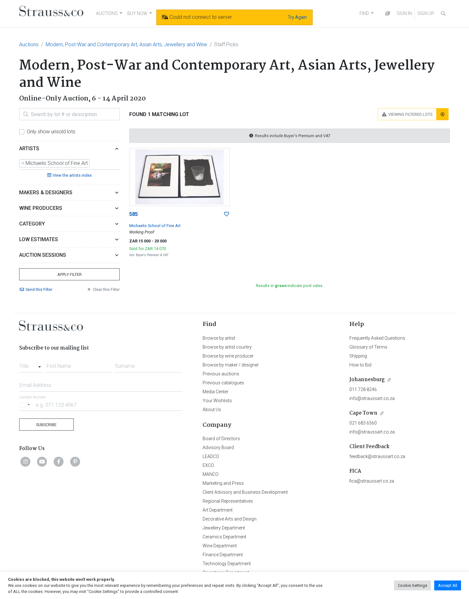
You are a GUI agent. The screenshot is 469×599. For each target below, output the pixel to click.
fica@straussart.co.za (371, 481)
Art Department (218, 510)
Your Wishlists (217, 400)
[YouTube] (42, 461)
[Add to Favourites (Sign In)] (226, 214)
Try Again (297, 17)
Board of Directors (221, 438)
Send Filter (39, 289)
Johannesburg (367, 380)
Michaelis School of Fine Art (155, 225)
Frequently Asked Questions (377, 338)
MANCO (211, 474)
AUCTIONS (107, 13)
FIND (364, 13)
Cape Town (363, 413)
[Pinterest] (75, 461)
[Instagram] (25, 461)
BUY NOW (137, 13)
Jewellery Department (224, 527)
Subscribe (46, 424)
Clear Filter (106, 289)
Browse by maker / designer (231, 364)
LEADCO (211, 456)
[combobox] (69, 164)
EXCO (208, 465)
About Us (212, 409)
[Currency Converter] (387, 13)
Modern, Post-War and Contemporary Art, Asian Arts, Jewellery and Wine (126, 44)
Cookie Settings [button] (412, 585)
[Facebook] (58, 461)
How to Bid (360, 364)
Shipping (358, 356)
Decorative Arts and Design (230, 518)
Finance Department (223, 554)
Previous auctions (221, 373)
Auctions (29, 44)
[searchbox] (93, 163)
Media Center (215, 391)
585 (133, 214)
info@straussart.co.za (372, 398)
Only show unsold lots (51, 132)
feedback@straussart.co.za (377, 456)
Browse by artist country (227, 347)
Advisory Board (218, 447)
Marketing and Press (223, 483)
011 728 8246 (363, 389)
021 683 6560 (363, 422)
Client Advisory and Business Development (245, 492)
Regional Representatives (228, 501)
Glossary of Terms (368, 347)
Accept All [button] (447, 585)
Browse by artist (219, 338)
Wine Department (220, 545)
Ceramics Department (224, 536)
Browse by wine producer (228, 356)
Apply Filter (69, 274)
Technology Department (227, 563)
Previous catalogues (223, 382)
